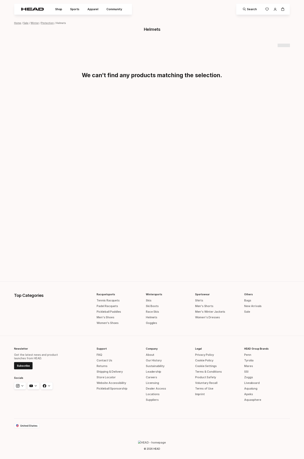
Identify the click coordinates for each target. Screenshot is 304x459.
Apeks (248, 394)
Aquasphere (252, 399)
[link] (267, 9)
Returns (102, 366)
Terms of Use (204, 388)
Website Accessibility (111, 383)
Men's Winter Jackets (210, 311)
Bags (247, 300)
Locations (152, 394)
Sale (26, 22)
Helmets (151, 317)
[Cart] (282, 9)
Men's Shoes (105, 317)
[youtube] (33, 386)
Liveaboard (251, 383)
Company (151, 348)
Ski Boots (152, 306)
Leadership (153, 371)
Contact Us (104, 360)
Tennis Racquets (108, 300)
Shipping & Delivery (110, 371)
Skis (148, 300)
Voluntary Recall (206, 383)
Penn (247, 354)
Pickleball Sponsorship (112, 388)
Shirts (199, 300)
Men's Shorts (204, 306)
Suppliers (152, 399)
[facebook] (47, 386)
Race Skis (152, 311)
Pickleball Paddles (109, 311)
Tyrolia (249, 360)
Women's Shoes (108, 323)
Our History (154, 360)
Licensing (152, 383)
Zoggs (248, 377)
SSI (246, 371)
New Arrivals (253, 306)
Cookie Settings (206, 366)
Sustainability (155, 366)
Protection (47, 22)
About (150, 354)
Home (17, 22)
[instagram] (20, 386)
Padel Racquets (107, 306)
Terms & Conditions (208, 371)
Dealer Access (156, 388)
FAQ (99, 354)
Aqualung (250, 388)
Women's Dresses (207, 317)
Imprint (200, 394)
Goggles (151, 323)
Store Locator (106, 377)
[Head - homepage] (32, 9)
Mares (248, 366)
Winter (35, 22)
